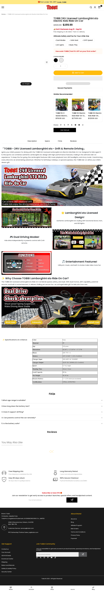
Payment (74, 538)
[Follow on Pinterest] (48, 557)
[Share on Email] (79, 125)
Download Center (7, 559)
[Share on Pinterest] (68, 125)
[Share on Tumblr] (72, 125)
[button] (78, 78)
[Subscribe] (71, 500)
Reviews (73, 141)
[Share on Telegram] (75, 125)
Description (32, 141)
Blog (72, 522)
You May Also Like (12, 442)
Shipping (4, 562)
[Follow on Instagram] (44, 557)
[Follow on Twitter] (40, 557)
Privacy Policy (75, 535)
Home (4, 14)
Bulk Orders (75, 529)
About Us (74, 519)
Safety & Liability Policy (9, 568)
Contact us (5, 549)
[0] (99, 7)
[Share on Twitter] (64, 125)
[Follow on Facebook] (37, 557)
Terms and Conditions (78, 532)
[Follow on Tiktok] (55, 557)
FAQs (60, 141)
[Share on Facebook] (61, 125)
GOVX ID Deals (6, 555)
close (2, 2)
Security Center (7, 572)
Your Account (6, 552)
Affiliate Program (76, 525)
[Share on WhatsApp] (83, 125)
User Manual (64, 130)
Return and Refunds (8, 565)
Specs (47, 141)
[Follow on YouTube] (51, 557)
